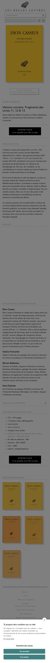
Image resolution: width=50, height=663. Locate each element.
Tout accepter (24, 651)
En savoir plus (9, 639)
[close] (44, 620)
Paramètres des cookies (24, 645)
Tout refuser (24, 657)
